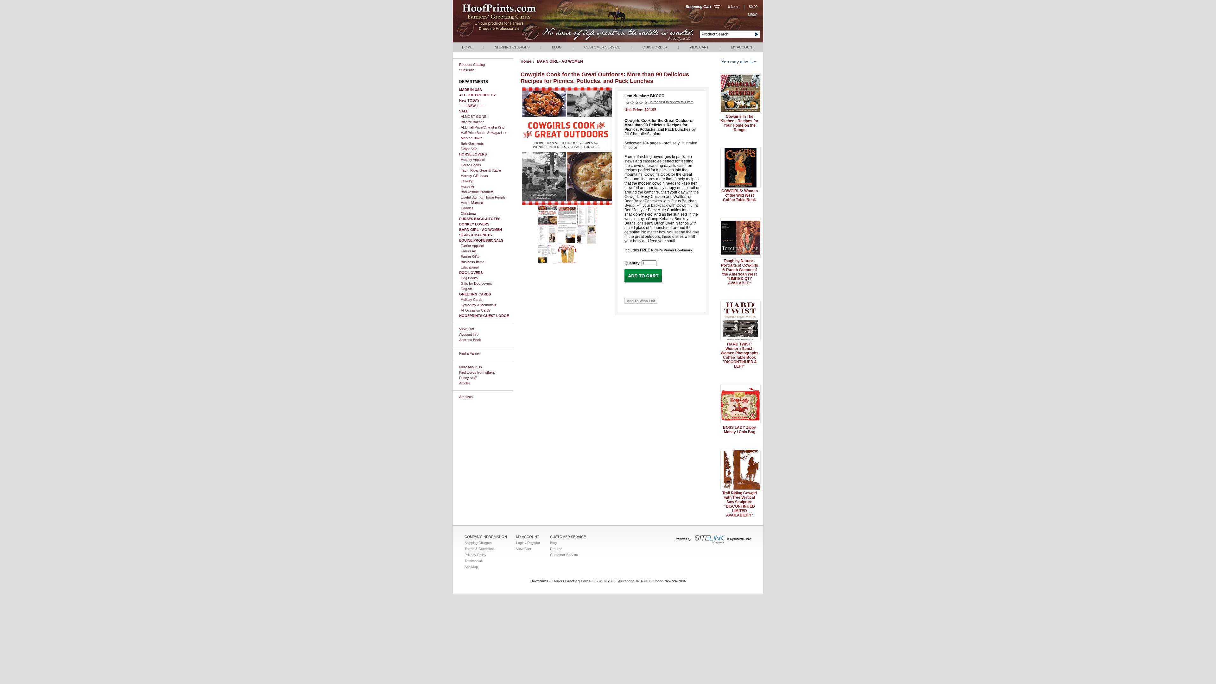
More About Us (470, 367)
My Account (742, 47)
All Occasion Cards (476, 310)
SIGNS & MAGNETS (475, 235)
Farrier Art (468, 251)
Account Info (468, 334)
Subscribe (467, 70)
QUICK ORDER (655, 47)
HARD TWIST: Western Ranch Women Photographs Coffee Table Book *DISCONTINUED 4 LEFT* (739, 355)
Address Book (470, 340)
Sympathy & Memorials (478, 305)
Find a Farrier (469, 353)
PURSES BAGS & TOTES (479, 219)
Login (752, 14)
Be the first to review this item (671, 102)
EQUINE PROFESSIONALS (481, 240)
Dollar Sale (469, 149)
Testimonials (474, 561)
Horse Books (471, 165)
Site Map (471, 567)
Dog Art (466, 289)
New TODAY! (470, 100)
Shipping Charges (512, 47)
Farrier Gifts (470, 256)
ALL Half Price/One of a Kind (482, 127)
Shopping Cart (698, 6)
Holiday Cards (472, 299)
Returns (556, 549)
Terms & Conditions (480, 549)
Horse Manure (472, 203)
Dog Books (469, 278)
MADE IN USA (470, 90)
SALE (463, 111)
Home (467, 47)
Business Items (472, 262)
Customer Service (602, 47)
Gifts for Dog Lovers (476, 283)
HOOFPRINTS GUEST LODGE (484, 316)
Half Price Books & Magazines (484, 133)
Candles (467, 208)
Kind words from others (477, 372)
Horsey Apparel (472, 160)
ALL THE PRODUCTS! (477, 95)
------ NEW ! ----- (472, 106)
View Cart (699, 47)
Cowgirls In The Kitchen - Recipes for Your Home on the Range (739, 123)
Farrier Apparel (472, 246)
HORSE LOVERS (473, 154)
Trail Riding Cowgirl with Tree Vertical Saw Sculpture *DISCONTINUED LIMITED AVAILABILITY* (739, 504)
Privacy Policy (475, 555)
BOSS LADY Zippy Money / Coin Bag (739, 429)
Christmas (469, 213)
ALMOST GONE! (474, 116)
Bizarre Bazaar (472, 122)
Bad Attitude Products (477, 192)
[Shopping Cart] (716, 7)
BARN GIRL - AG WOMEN (480, 229)
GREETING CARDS (475, 294)
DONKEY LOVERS (474, 224)
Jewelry (467, 181)
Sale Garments (472, 143)
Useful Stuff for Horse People (483, 197)
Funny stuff (468, 378)
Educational (469, 267)
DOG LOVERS (471, 273)
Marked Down (471, 138)
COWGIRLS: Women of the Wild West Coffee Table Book (739, 195)
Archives (466, 397)
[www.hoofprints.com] (518, 41)
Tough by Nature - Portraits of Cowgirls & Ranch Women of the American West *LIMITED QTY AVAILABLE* (739, 272)
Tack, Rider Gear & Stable (481, 170)
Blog (557, 47)
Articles (465, 383)
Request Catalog (472, 64)
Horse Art (468, 186)
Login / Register (528, 543)
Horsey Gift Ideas (474, 176)
